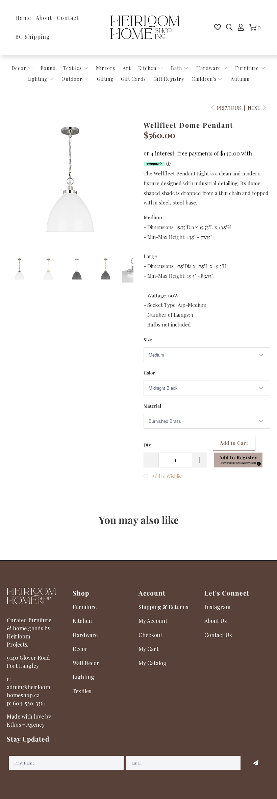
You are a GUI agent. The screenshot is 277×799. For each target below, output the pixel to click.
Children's (205, 79)
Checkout (150, 634)
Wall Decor (86, 663)
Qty (147, 444)
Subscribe (256, 762)
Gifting (105, 79)
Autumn (240, 79)
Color (149, 373)
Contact (68, 17)
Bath (177, 68)
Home (23, 17)
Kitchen (147, 68)
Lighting (38, 79)
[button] (238, 460)
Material (152, 406)
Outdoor (72, 79)
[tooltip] (258, 463)
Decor (19, 68)
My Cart (148, 648)
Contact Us (218, 634)
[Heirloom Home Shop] (145, 28)
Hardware (209, 68)
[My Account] (241, 27)
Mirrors (105, 68)
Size (148, 339)
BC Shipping (32, 36)
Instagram (217, 606)
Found (48, 68)
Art (127, 68)
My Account (152, 620)
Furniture (247, 68)
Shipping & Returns (163, 606)
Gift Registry (168, 79)
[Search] (229, 27)
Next (254, 108)
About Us (215, 620)
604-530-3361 (29, 703)
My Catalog (152, 663)
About (44, 17)
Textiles (73, 68)
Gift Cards (133, 79)
